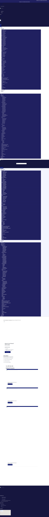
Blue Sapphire (3, 40)
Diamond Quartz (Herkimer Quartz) (5, 79)
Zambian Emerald (4, 104)
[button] (4, 14)
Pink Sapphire (3, 108)
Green (3, 191)
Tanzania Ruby (4, 99)
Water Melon (4, 192)
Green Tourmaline (4, 47)
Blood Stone (3, 148)
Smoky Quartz (3, 84)
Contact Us (2, 11)
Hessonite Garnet (4, 61)
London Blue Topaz (4, 118)
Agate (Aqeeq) (3, 67)
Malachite (3, 86)
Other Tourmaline (4, 49)
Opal (2, 57)
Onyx (2, 152)
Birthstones (2, 28)
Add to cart (9, 384)
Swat (3, 178)
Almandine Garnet (4, 62)
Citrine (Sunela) (3, 69)
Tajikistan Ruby (4, 31)
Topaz (2, 117)
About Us (2, 91)
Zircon (2, 83)
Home (1, 27)
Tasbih (2, 88)
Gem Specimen (3, 116)
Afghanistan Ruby (4, 30)
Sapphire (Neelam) (4, 39)
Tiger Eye (2, 80)
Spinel (2, 139)
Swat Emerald (3, 36)
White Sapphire (4, 43)
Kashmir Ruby (3, 100)
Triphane (3, 76)
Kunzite (3, 74)
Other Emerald (3, 105)
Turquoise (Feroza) (4, 66)
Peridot (2, 71)
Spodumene (3, 73)
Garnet (2, 126)
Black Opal (3, 58)
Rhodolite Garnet (4, 60)
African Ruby (3, 32)
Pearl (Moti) (3, 70)
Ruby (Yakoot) (3, 96)
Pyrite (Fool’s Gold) (3, 138)
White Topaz (3, 122)
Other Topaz (3, 56)
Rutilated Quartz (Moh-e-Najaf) (5, 144)
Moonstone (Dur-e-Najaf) (4, 78)
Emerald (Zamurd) (3, 35)
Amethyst (3, 134)
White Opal (3, 125)
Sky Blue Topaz (4, 53)
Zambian (3, 180)
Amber (2, 143)
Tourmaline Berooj (3, 45)
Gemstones (2, 95)
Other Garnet (3, 63)
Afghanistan (4, 179)
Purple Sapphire (4, 109)
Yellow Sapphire (4, 41)
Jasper (2, 151)
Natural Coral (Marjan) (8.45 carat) (12, 382)
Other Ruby (3, 34)
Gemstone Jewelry (3, 87)
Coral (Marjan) (3, 130)
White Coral (3, 65)
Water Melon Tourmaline (4, 48)
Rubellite (3, 113)
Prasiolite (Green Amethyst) (4, 82)
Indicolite (3, 112)
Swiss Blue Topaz (4, 52)
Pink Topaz (3, 54)
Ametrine (2, 89)
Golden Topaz (3, 121)
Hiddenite (3, 75)
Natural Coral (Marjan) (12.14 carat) (12, 400)
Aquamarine (3, 135)
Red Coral (3, 131)
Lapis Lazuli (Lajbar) (4, 147)
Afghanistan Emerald (4, 103)
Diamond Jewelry (3, 156)
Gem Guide (2, 157)
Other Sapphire (4, 44)
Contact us (2, 495)
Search (1, 19)
